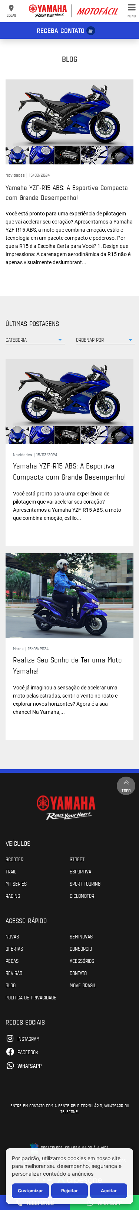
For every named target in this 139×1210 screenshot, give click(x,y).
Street (77, 859)
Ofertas (14, 948)
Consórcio (81, 948)
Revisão (14, 972)
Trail (11, 871)
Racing (13, 895)
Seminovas (81, 936)
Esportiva (80, 871)
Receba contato (61, 30)
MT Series (16, 883)
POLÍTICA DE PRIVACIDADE (31, 997)
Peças (12, 960)
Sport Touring (85, 883)
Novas (12, 936)
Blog (11, 985)
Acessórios (82, 960)
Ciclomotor (82, 895)
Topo (126, 790)
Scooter (14, 859)
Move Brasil (83, 985)
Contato (78, 972)
